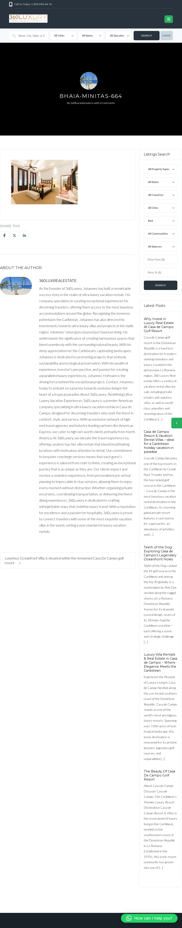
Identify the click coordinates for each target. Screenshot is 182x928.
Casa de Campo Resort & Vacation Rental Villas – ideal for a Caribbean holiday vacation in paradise (159, 442)
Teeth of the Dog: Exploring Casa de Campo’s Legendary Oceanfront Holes (160, 553)
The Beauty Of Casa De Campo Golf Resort (159, 775)
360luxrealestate (81, 103)
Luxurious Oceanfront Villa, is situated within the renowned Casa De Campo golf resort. (64, 560)
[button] (149, 918)
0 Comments (107, 103)
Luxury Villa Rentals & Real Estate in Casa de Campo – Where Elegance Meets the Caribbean (160, 662)
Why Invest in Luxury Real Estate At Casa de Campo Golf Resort (159, 325)
